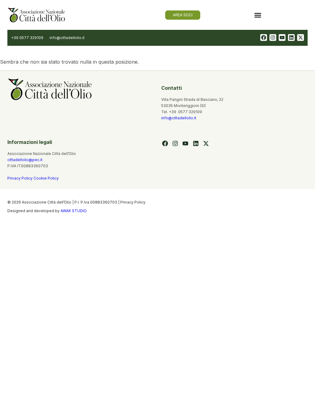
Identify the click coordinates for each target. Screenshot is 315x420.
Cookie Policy (46, 178)
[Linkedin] (291, 37)
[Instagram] (272, 37)
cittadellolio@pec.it (24, 159)
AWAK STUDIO (74, 210)
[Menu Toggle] (257, 15)
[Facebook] (263, 37)
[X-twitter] (300, 37)
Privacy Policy (20, 178)
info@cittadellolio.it (178, 118)
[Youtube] (282, 37)
